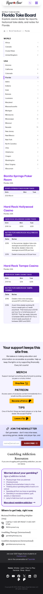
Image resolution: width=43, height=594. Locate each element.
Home (10, 568)
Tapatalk (31, 559)
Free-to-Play (30, 568)
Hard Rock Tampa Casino (21, 266)
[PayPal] (19, 579)
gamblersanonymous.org (15, 544)
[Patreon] (24, 579)
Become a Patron (20, 401)
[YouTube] (13, 576)
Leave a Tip (20, 418)
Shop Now (19, 383)
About (27, 570)
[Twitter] (24, 576)
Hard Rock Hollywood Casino (18, 208)
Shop (22, 570)
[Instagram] (35, 576)
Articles (16, 568)
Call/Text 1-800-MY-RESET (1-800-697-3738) (21, 523)
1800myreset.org (12, 527)
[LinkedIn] (29, 576)
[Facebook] (19, 576)
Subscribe (29, 443)
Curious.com (21, 556)
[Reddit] (8, 576)
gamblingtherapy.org (14, 536)
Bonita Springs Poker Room (18, 178)
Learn (22, 568)
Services (16, 570)
